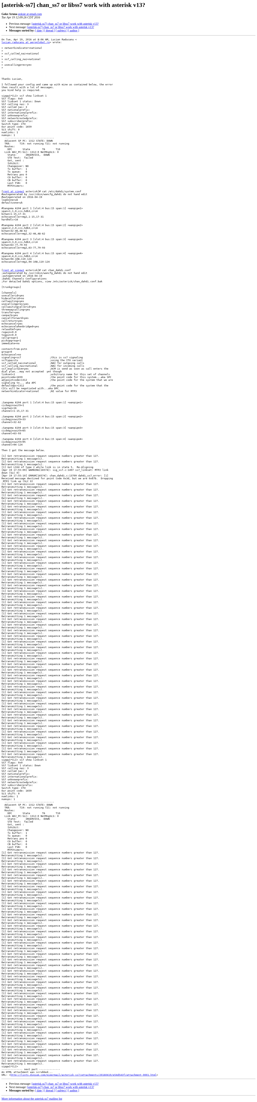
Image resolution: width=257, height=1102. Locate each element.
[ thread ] (49, 30)
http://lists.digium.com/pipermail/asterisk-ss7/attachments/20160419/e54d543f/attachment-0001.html (84, 1074)
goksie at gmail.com (30, 14)
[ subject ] (61, 30)
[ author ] (73, 30)
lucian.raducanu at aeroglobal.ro (26, 42)
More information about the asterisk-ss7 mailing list (32, 1098)
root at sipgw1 (13, 191)
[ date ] (39, 30)
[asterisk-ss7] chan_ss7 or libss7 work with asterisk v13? (65, 23)
